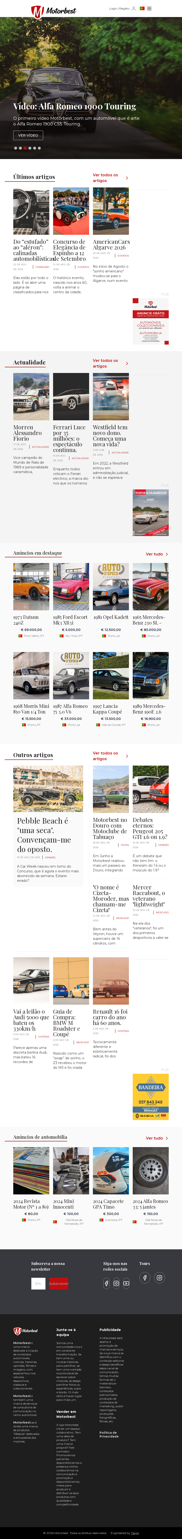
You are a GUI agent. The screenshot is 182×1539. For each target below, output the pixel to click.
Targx (135, 1533)
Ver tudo (154, 554)
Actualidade (40, 446)
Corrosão (42, 267)
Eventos (83, 267)
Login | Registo (119, 8)
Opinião (50, 857)
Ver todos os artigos (105, 178)
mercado (122, 918)
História (43, 1036)
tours (125, 845)
